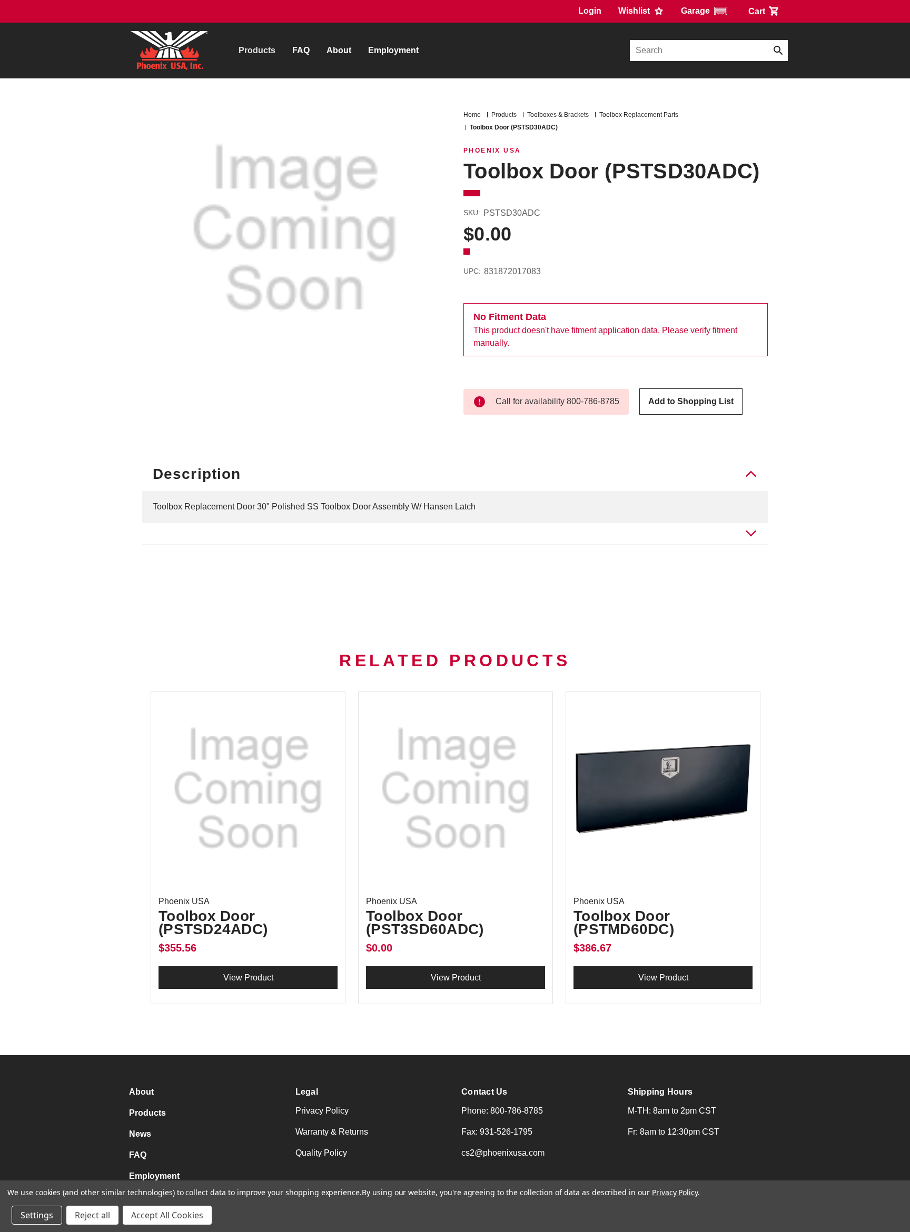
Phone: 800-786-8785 (502, 1110)
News (140, 1133)
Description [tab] (197, 474)
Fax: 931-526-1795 (496, 1131)
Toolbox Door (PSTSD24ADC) (213, 922)
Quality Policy (321, 1152)
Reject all (92, 1215)
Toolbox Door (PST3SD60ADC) (424, 922)
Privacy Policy (322, 1110)
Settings (37, 1215)
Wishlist (635, 10)
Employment (393, 50)
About (339, 50)
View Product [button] (248, 977)
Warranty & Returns (331, 1131)
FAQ (301, 50)
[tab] (455, 534)
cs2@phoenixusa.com (503, 1152)
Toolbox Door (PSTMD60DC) (623, 922)
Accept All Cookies (167, 1215)
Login (589, 10)
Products (257, 50)
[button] (706, 11)
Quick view (248, 788)
